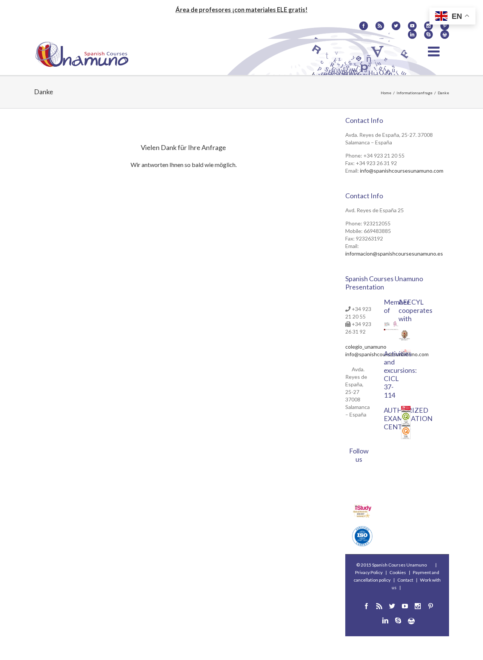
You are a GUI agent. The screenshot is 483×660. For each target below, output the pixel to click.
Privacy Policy (369, 572)
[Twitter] (396, 25)
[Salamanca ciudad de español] (395, 325)
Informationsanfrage (414, 92)
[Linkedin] (412, 34)
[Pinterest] (430, 606)
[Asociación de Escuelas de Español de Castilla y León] (391, 332)
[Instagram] (428, 25)
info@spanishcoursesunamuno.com (401, 170)
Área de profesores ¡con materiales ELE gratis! (241, 9)
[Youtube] (412, 25)
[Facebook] (363, 25)
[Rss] (379, 25)
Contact (405, 580)
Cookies (397, 572)
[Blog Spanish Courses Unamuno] (444, 34)
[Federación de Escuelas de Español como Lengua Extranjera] (387, 325)
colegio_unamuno (365, 346)
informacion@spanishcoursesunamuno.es (394, 253)
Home (386, 92)
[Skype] (428, 34)
